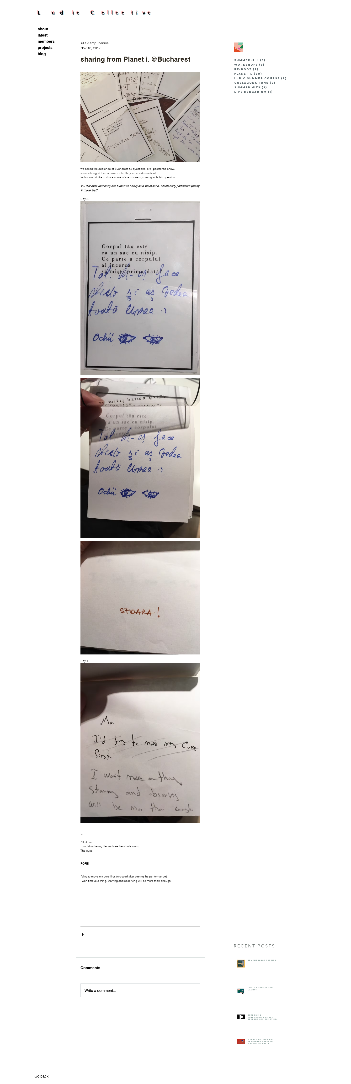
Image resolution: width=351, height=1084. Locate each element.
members (46, 41)
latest (43, 35)
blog (42, 54)
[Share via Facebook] (82, 934)
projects (45, 47)
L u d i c (64, 13)
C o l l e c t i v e (121, 13)
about (43, 29)
